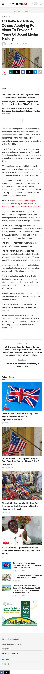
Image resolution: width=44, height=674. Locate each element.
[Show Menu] (3, 3)
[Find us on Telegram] (8, 664)
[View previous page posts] (20, 120)
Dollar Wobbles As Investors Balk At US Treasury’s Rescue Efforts (27, 576)
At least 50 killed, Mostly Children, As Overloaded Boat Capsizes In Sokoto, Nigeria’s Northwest (21, 111)
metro (11, 44)
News (9, 17)
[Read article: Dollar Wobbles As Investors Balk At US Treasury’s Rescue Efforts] (6, 577)
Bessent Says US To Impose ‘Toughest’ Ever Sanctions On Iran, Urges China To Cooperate (20, 102)
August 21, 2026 (8, 423)
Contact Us (5, 653)
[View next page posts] (24, 120)
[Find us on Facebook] (2, 664)
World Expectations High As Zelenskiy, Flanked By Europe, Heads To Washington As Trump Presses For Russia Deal (21, 203)
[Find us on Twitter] (5, 664)
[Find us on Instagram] (11, 664)
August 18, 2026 (8, 557)
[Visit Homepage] (18, 4)
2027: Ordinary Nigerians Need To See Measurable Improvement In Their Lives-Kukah (21, 550)
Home (4, 17)
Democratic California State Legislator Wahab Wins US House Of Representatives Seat (20, 95)
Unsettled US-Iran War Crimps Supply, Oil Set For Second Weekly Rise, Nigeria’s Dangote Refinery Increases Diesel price (27, 589)
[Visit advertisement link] (22, 8)
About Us (15, 653)
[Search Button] (41, 3)
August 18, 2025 (22, 44)
